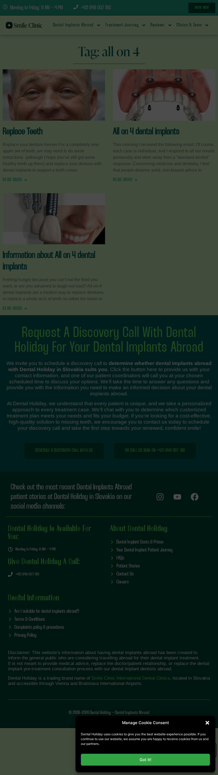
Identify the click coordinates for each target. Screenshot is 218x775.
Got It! (145, 759)
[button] (207, 722)
